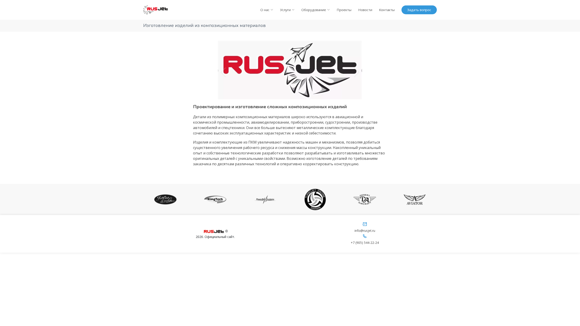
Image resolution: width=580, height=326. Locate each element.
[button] (223, 72)
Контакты (387, 9)
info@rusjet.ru (365, 230)
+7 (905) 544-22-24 (365, 242)
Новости (365, 9)
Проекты (344, 9)
